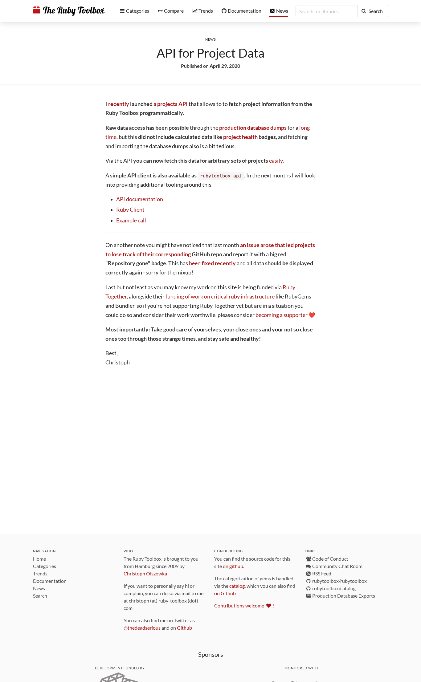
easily (276, 160)
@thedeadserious (142, 628)
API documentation (139, 199)
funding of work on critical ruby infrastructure (220, 296)
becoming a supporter (281, 315)
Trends (40, 573)
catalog (237, 586)
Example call (131, 220)
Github (184, 628)
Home (39, 559)
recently (118, 104)
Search (40, 596)
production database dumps (253, 127)
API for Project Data (210, 53)
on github (233, 566)
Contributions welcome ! (244, 605)
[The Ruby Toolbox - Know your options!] (68, 11)
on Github (225, 593)
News (210, 39)
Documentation (50, 581)
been (212, 263)
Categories (44, 566)
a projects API (170, 104)
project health (240, 137)
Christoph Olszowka (145, 573)
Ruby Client (130, 209)
